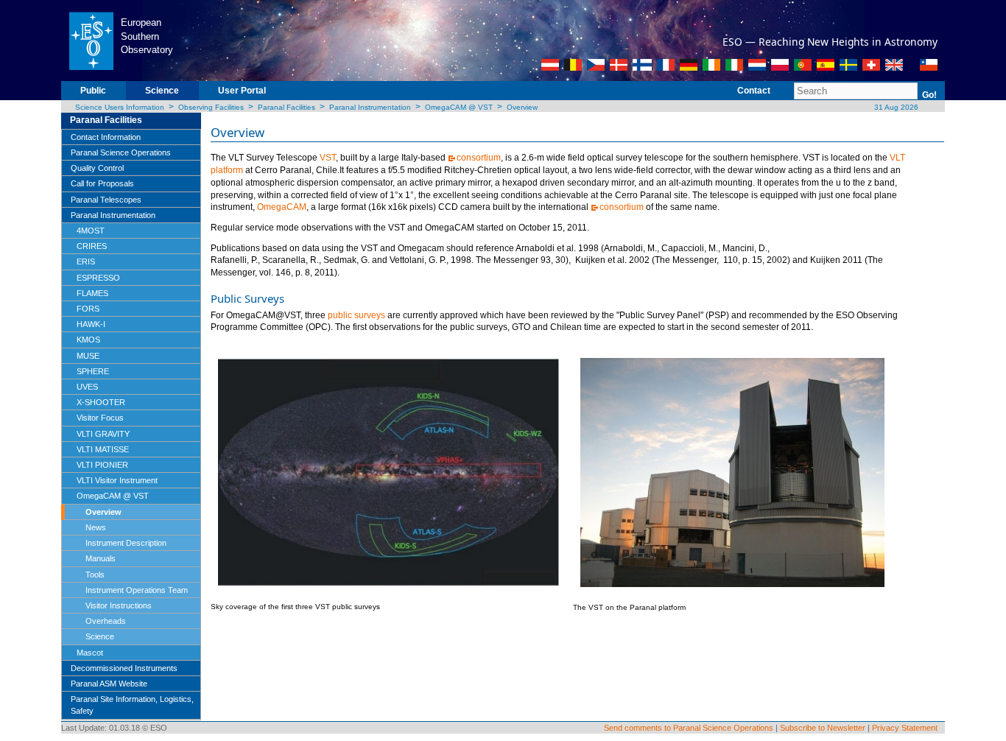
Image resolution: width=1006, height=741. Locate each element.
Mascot (90, 652)
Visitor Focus (100, 417)
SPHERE (93, 371)
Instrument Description (125, 542)
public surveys (356, 315)
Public (93, 90)
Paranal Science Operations (121, 152)
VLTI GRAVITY (103, 433)
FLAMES (92, 293)
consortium (479, 157)
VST (328, 157)
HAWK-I (91, 324)
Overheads (105, 621)
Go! (929, 95)
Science (162, 90)
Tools (95, 574)
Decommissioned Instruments (124, 668)
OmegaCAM (281, 207)
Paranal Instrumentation (370, 107)
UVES (87, 386)
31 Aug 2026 (895, 107)
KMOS (88, 339)
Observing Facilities (211, 107)
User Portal (242, 90)
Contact (753, 90)
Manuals (100, 558)
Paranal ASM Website (109, 683)
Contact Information (106, 137)
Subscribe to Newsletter (822, 727)
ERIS (86, 261)
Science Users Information (119, 107)
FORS (88, 308)
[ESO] (91, 40)
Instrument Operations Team (136, 590)
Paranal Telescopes (106, 199)
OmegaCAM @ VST (459, 107)
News (95, 527)
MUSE (88, 355)
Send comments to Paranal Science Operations (688, 727)
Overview (522, 107)
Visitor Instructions (118, 605)
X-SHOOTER (101, 402)
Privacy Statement (905, 727)
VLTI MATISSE (103, 449)
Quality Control (97, 168)
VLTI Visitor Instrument (117, 480)
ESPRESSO (98, 277)
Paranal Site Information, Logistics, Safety (132, 705)
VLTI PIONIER (102, 464)
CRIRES (92, 246)
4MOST (91, 230)
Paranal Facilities (286, 107)
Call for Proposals (102, 183)
